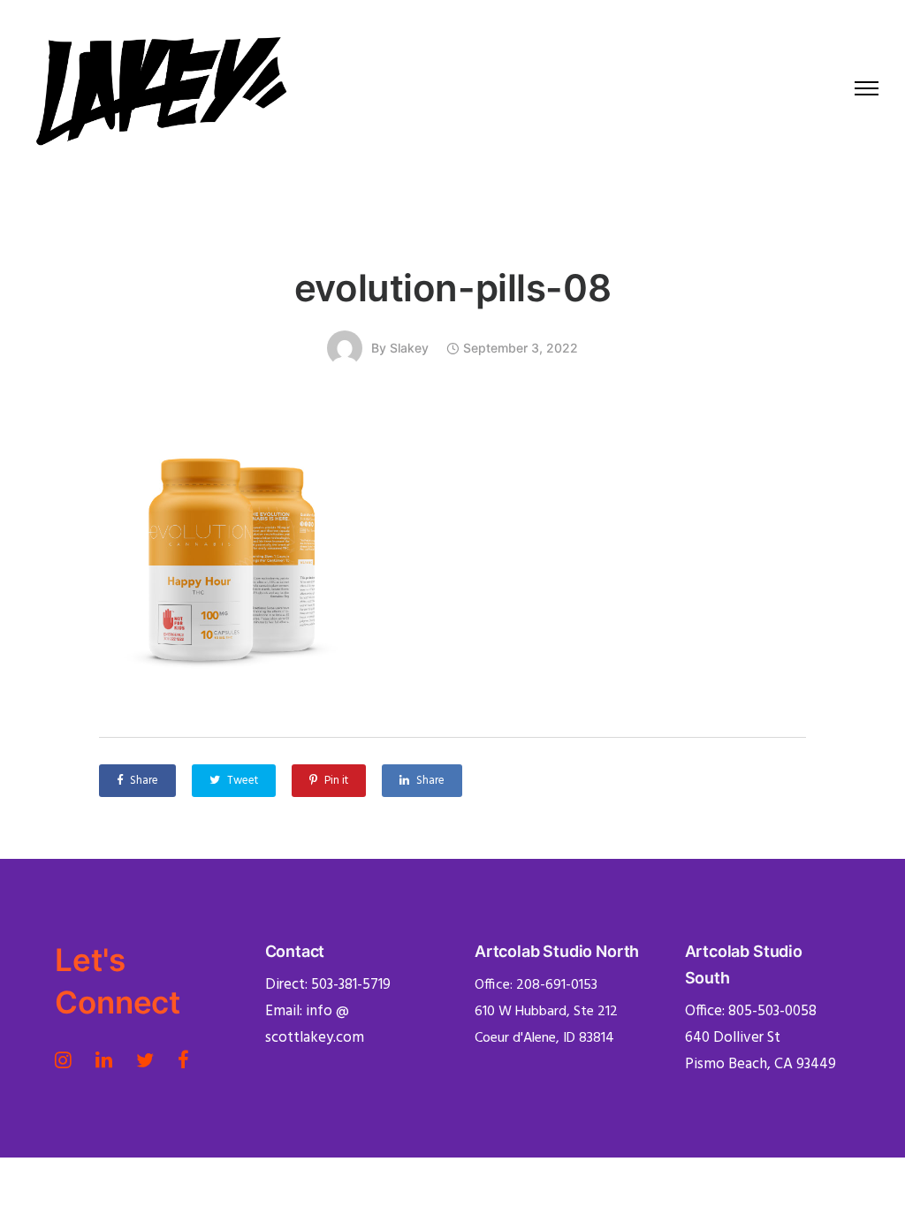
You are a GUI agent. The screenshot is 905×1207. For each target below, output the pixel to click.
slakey (409, 347)
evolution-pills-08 (452, 287)
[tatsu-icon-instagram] (68, 1059)
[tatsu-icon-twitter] (150, 1059)
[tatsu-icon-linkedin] (109, 1059)
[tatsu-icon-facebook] (183, 1059)
